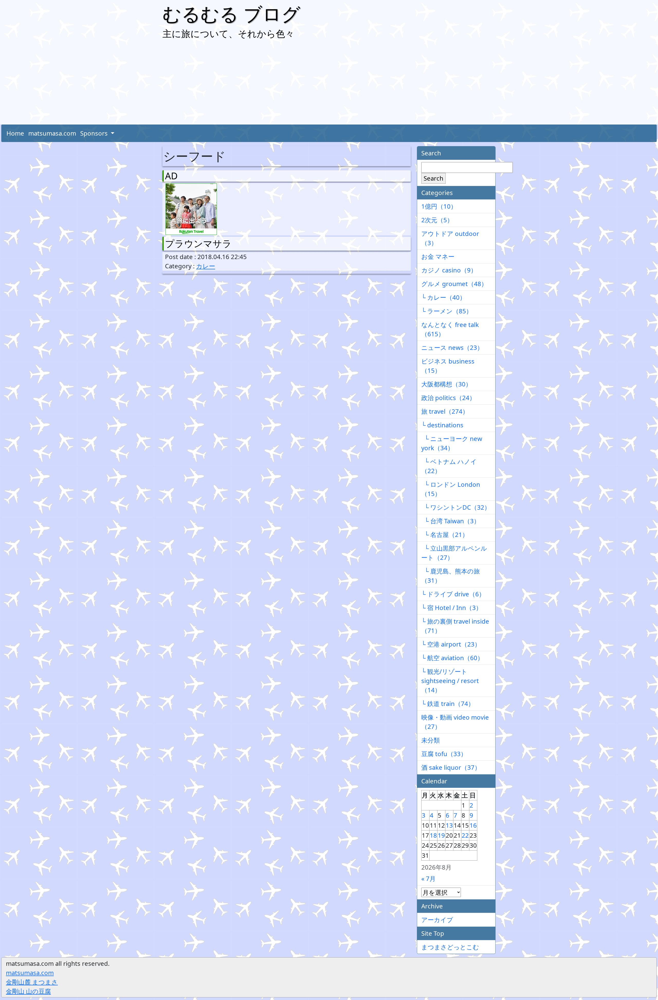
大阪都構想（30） (446, 384)
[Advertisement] (329, 83)
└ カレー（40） (443, 297)
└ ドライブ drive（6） (453, 594)
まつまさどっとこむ (450, 947)
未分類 (430, 740)
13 (449, 825)
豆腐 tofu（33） (444, 753)
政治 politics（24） (448, 397)
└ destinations (442, 425)
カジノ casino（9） (449, 270)
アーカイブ (437, 919)
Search (433, 178)
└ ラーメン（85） (446, 311)
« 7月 (428, 878)
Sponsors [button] (94, 133)
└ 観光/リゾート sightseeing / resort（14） (450, 680)
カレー (205, 266)
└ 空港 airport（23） (451, 644)
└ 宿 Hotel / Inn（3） (451, 607)
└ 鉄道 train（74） (447, 703)
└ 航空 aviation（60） (452, 657)
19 (441, 835)
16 (473, 825)
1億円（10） (439, 206)
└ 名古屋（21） (444, 534)
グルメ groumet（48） (454, 283)
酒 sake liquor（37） (451, 767)
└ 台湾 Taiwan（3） (450, 521)
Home (15, 133)
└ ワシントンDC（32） (455, 507)
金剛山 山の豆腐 (28, 991)
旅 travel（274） (445, 411)
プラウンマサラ (198, 243)
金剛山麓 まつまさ (32, 982)
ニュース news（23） (452, 347)
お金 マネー (437, 256)
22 (465, 835)
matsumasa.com (52, 133)
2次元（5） (437, 220)
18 (433, 835)
